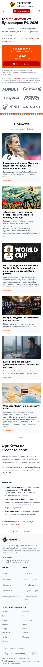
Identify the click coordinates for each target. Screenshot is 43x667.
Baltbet (25, 633)
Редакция (7, 579)
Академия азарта (31, 591)
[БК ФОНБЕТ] (11, 89)
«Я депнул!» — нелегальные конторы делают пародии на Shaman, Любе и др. (18, 215)
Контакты (7, 585)
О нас (5, 573)
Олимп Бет (6, 633)
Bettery (25, 628)
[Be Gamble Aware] (19, 653)
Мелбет (5, 637)
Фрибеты (28, 573)
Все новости (20, 437)
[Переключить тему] (4, 11)
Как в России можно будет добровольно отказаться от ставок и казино (21, 364)
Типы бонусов (30, 585)
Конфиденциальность (10, 596)
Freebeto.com (17, 648)
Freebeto (18, 531)
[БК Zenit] (11, 107)
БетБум (4, 628)
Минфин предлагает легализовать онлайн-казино (21, 319)
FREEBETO (24, 3)
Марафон (26, 637)
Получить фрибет (23, 64)
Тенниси (5, 624)
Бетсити (5, 620)
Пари (24, 616)
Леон (4, 616)
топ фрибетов (15, 78)
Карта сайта (8, 591)
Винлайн (25, 612)
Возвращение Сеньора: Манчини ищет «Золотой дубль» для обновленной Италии (20, 166)
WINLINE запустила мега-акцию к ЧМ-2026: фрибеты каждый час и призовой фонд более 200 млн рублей (20, 269)
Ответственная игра (31, 597)
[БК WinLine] (32, 89)
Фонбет (5, 612)
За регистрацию (31, 579)
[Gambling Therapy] (34, 653)
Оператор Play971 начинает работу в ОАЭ (21, 407)
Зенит (24, 624)
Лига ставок (27, 620)
